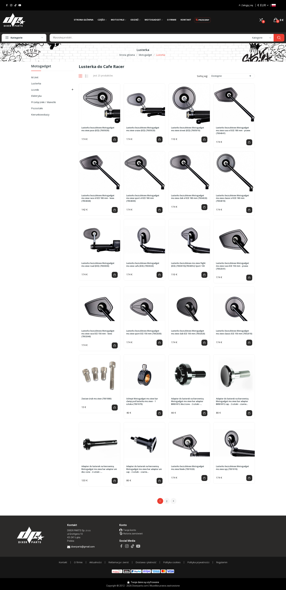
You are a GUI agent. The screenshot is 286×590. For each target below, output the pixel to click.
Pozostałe (37, 108)
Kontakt (63, 562)
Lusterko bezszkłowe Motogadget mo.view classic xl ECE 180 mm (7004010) (232, 198)
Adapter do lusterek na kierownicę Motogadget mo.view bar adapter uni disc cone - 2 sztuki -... (99, 469)
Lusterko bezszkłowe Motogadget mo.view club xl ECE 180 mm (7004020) (189, 197)
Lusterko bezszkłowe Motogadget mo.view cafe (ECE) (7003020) (142, 264)
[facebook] (7, 5)
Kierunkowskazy (40, 114)
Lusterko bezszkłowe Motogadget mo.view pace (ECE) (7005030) (97, 129)
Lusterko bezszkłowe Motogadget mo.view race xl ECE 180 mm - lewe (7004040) (97, 198)
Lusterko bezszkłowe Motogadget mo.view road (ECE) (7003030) (97, 264)
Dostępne (231, 76)
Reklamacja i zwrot (118, 562)
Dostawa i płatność (146, 562)
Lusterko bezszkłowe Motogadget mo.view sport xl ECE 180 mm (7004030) (142, 198)
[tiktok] (15, 5)
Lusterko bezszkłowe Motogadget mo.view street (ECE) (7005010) (187, 129)
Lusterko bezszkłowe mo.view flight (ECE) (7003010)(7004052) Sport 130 (188, 264)
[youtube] (20, 5)
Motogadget (41, 66)
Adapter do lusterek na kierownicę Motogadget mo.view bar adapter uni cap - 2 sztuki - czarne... (144, 469)
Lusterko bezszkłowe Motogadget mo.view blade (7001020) (187, 468)
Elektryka (36, 95)
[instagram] (11, 5)
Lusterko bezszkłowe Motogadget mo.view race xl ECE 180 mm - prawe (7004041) (233, 130)
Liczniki (35, 89)
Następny (173, 500)
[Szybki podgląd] (99, 104)
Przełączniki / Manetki (43, 102)
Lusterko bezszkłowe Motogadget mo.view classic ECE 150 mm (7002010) (234, 332)
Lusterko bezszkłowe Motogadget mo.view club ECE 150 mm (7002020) (188, 332)
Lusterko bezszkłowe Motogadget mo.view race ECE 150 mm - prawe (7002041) (232, 266)
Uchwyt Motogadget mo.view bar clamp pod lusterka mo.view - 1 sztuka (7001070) (142, 401)
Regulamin (221, 562)
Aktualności (95, 562)
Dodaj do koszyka (115, 139)
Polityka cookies (172, 562)
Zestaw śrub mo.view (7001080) (96, 398)
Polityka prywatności (198, 562)
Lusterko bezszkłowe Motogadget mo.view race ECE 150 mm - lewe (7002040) (97, 334)
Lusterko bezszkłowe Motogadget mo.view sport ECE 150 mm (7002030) (144, 332)
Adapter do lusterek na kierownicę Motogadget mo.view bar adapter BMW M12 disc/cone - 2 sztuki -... (187, 401)
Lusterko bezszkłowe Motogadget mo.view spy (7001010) (232, 468)
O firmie (78, 562)
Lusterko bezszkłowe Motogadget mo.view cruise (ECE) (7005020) (142, 129)
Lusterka (36, 83)
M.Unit (34, 77)
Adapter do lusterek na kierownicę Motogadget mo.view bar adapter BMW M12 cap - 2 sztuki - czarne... (232, 401)
